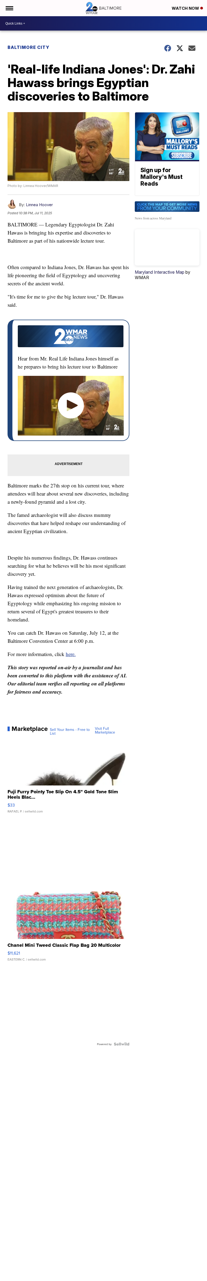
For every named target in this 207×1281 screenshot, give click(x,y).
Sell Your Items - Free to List (70, 731)
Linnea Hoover (39, 204)
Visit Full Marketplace (105, 730)
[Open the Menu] (9, 8)
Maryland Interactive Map (159, 272)
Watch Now (186, 8)
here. (71, 654)
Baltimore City (28, 47)
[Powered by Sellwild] (121, 1044)
